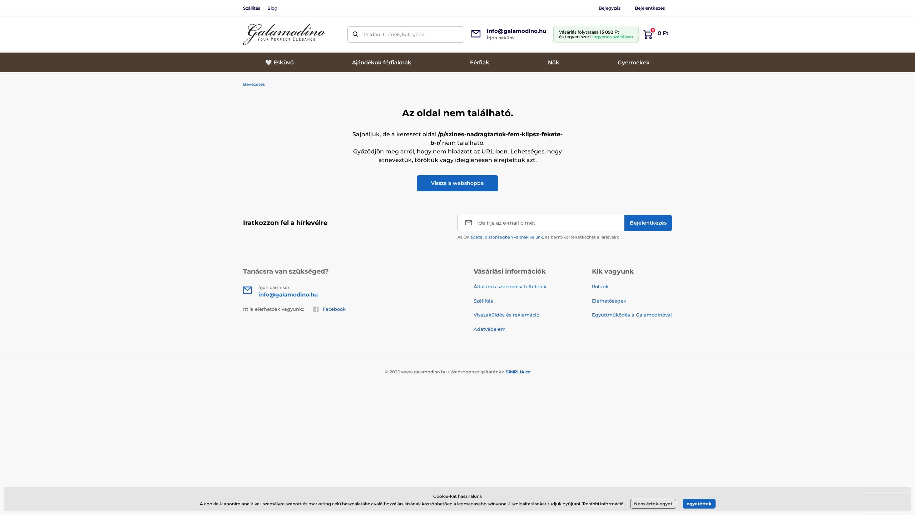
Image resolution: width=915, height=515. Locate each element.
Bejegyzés (609, 8)
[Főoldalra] (284, 34)
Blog (272, 8)
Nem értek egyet (653, 503)
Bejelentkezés (650, 8)
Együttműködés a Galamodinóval (632, 315)
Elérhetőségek (609, 301)
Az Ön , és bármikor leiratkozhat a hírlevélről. (540, 237)
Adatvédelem (490, 329)
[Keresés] (355, 34)
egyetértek (699, 503)
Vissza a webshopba (457, 183)
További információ (603, 503)
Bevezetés (254, 84)
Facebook (334, 309)
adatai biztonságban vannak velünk (506, 237)
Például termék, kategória (394, 34)
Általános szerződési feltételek (510, 286)
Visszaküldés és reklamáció (506, 315)
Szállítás (251, 8)
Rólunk (600, 286)
